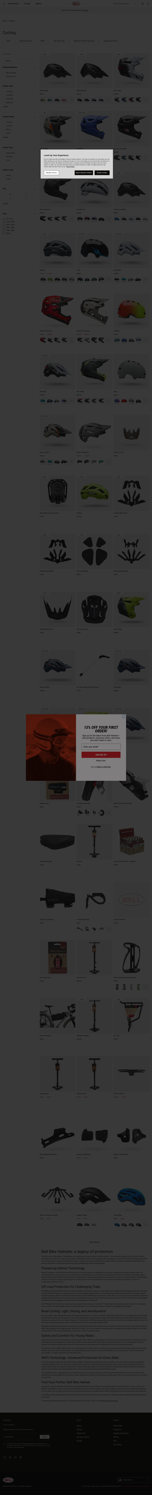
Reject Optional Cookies (84, 172)
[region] (77, 164)
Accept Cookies (102, 172)
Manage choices (51, 172)
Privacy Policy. (70, 166)
